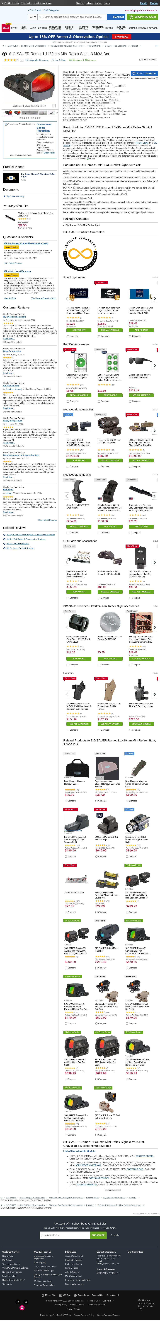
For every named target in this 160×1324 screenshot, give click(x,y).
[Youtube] (33, 1301)
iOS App (66, 1295)
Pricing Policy (61, 1305)
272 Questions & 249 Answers (82, 60)
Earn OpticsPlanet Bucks (45, 1266)
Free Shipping (40, 1262)
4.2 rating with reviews (36, 60)
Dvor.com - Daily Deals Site (77, 1280)
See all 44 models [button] (110, 724)
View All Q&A (10, 298)
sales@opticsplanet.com (108, 1263)
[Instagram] (21, 1307)
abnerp (9, 493)
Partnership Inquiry (73, 1264)
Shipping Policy (9, 1276)
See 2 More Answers (13, 263)
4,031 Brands (34, 10)
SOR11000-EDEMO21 (99, 1178)
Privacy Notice (73, 1309)
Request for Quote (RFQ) (13, 1280)
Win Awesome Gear (42, 1281)
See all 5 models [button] (141, 592)
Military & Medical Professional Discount (48, 1275)
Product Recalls (77, 1305)
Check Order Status (11, 1264)
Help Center (7, 1256)
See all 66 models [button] (79, 724)
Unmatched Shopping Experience (43, 1257)
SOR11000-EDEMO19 (87, 1185)
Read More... (9, 339)
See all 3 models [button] (110, 330)
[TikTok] (17, 1301)
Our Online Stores (73, 1276)
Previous (66, 298)
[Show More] (113, 1190)
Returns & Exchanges (12, 1272)
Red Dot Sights (142, 143)
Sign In (143, 3)
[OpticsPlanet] (13, 15)
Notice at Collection (96, 1305)
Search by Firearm (73, 1260)
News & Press (71, 1268)
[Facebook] (9, 1301)
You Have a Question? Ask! (43, 298)
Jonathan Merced (14, 389)
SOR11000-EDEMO (144, 1156)
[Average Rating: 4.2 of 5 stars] (11, 60)
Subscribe (98, 1235)
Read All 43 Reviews (47, 520)
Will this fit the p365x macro (17, 271)
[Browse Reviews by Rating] (22, 60)
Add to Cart (79, 330)
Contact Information (106, 1252)
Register (154, 3)
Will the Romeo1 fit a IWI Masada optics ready (26, 243)
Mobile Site (50, 1295)
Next (155, 298)
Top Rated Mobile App (43, 1270)
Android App (83, 1295)
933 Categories (51, 10)
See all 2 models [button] (79, 395)
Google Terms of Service (108, 1315)
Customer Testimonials (44, 1285)
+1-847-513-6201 (108, 1258)
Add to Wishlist (146, 73)
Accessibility (97, 1295)
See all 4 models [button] (141, 395)
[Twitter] (25, 1301)
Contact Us (7, 1284)
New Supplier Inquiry (74, 1284)
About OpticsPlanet (74, 1256)
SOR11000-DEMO (135, 1169)
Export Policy (49, 153)
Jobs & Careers (72, 1272)
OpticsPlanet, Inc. (76, 1301)
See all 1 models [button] (110, 592)
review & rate (58, 60)
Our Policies (108, 1301)
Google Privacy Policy (84, 1315)
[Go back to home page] (3, 46)
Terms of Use (93, 1301)
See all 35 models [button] (141, 724)
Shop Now (121, 36)
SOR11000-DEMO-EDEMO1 (88, 1165)
